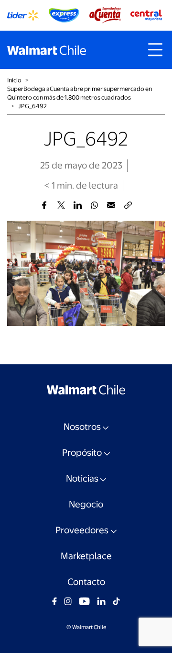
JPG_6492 (32, 106)
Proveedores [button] (81, 530)
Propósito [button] (82, 452)
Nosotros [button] (82, 426)
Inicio (14, 80)
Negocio (86, 504)
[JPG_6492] (44, 205)
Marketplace (86, 556)
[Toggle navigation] (155, 49)
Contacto (86, 581)
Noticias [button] (82, 478)
